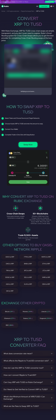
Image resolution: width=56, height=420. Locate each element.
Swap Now (28, 144)
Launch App (44, 6)
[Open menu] (37, 6)
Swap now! (49, 2)
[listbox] (28, 2)
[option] (28, 2)
